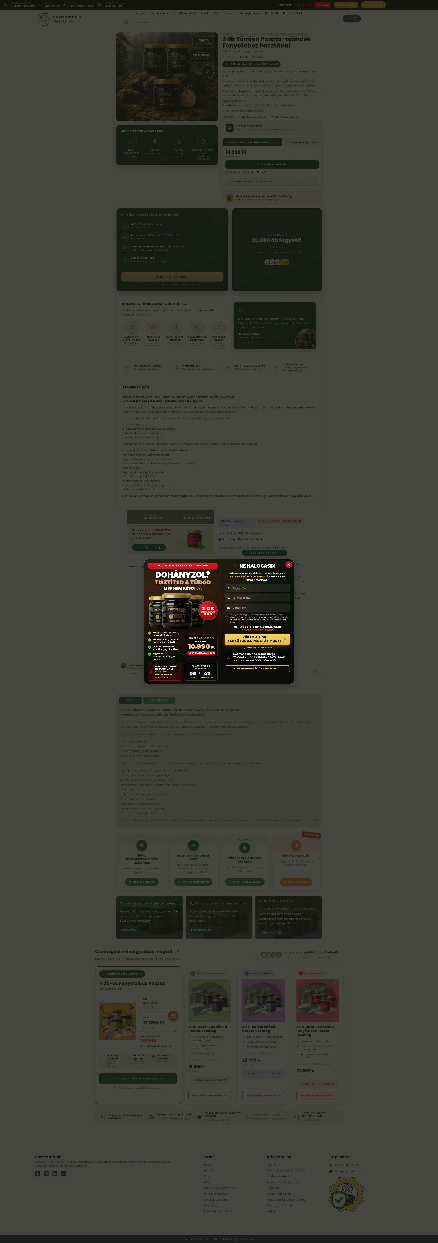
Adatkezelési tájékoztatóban (271, 620)
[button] (288, 564)
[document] (219, 621)
